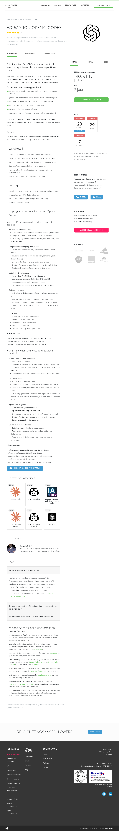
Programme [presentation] (30, 53)
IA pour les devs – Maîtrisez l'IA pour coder (52, 501)
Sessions (57, 5)
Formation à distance (14, 774)
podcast (12, 665)
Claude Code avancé (16, 525)
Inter (74, 62)
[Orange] (91, 259)
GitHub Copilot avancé (34, 525)
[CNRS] (78, 259)
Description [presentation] (12, 53)
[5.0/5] (13, 32)
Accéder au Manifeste (91, 230)
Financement (11, 770)
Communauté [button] (70, 5)
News (45, 754)
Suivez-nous (95, 732)
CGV (8, 795)
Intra (90, 62)
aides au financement (39, 671)
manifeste (38, 649)
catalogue (53, 653)
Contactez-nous (103, 5)
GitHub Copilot (34, 499)
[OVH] (104, 259)
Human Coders (107, 749)
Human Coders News (37, 662)
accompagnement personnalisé (21, 684)
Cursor (52, 524)
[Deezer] (91, 250)
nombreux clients (44, 675)
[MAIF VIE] (104, 250)
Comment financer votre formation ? (25, 570)
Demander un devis (91, 99)
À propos (28, 765)
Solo (106, 62)
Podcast (46, 763)
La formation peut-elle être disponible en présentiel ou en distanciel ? (33, 607)
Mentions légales (12, 799)
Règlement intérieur (13, 783)
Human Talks (53, 662)
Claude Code (16, 499)
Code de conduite (13, 779)
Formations (45, 5)
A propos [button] (85, 5)
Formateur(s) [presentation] (49, 53)
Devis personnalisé (13, 754)
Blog (26, 770)
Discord (36, 665)
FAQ (8, 766)
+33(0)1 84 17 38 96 (106, 828)
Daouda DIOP (26, 546)
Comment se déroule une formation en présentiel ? (31, 616)
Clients (27, 761)
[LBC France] (78, 251)
